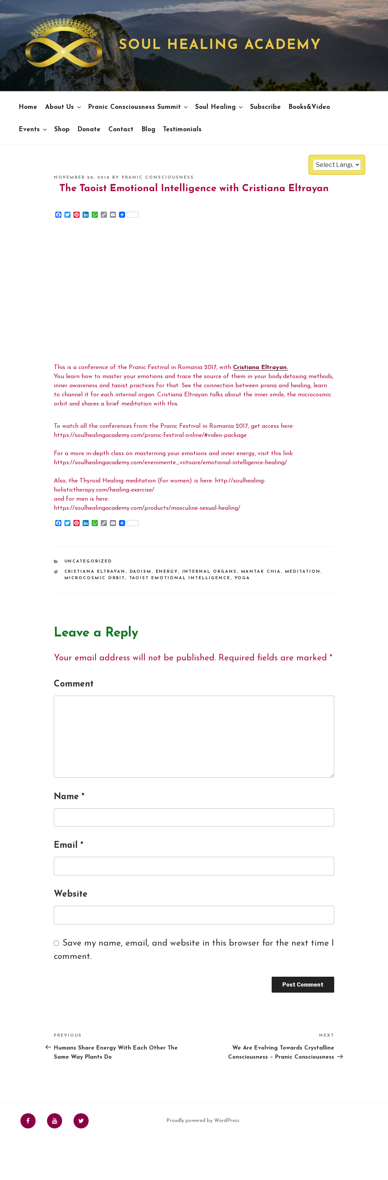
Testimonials (182, 129)
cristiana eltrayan (95, 572)
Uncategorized (88, 561)
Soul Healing (215, 107)
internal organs (209, 572)
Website (71, 894)
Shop (62, 129)
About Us (59, 107)
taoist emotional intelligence (180, 578)
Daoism (141, 572)
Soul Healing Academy (220, 45)
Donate (88, 129)
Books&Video (309, 107)
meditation (303, 572)
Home (28, 107)
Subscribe (265, 107)
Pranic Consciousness (158, 178)
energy (167, 572)
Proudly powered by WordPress (202, 1120)
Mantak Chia (261, 572)
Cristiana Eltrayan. (260, 368)
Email (68, 845)
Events (29, 129)
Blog (148, 129)
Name (69, 797)
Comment (74, 684)
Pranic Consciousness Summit (134, 107)
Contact (120, 129)
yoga (242, 578)
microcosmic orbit (94, 578)
